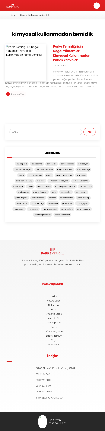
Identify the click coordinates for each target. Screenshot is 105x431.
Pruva (54, 327)
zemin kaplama (83, 209)
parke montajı (83, 198)
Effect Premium (54, 335)
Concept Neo (54, 322)
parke (54, 192)
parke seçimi (22, 203)
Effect (54, 309)
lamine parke (23, 192)
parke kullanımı (38, 198)
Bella (54, 296)
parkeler (52, 198)
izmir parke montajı (24, 181)
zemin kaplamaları (43, 215)
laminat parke (85, 186)
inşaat (49, 175)
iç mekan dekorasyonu (58, 181)
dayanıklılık (51, 164)
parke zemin (67, 203)
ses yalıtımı (33, 209)
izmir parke (81, 175)
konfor (30, 186)
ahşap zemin (36, 164)
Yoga (54, 340)
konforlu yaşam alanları (65, 186)
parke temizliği (38, 203)
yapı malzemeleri (50, 209)
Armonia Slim (54, 318)
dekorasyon (83, 164)
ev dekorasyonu (35, 175)
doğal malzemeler (65, 169)
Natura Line (54, 305)
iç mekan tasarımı (80, 181)
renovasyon (19, 209)
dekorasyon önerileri (44, 169)
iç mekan (41, 181)
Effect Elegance (54, 331)
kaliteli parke (18, 186)
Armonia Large (54, 313)
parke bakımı (81, 192)
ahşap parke (21, 164)
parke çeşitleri (82, 203)
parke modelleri (66, 198)
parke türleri (53, 203)
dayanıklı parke (67, 164)
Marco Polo (54, 344)
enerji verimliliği (83, 169)
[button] (97, 5)
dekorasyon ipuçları (23, 169)
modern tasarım (40, 192)
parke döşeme (21, 198)
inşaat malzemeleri (64, 175)
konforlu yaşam (44, 186)
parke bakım (66, 192)
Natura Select (54, 300)
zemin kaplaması (62, 215)
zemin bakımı (67, 209)
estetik (21, 175)
